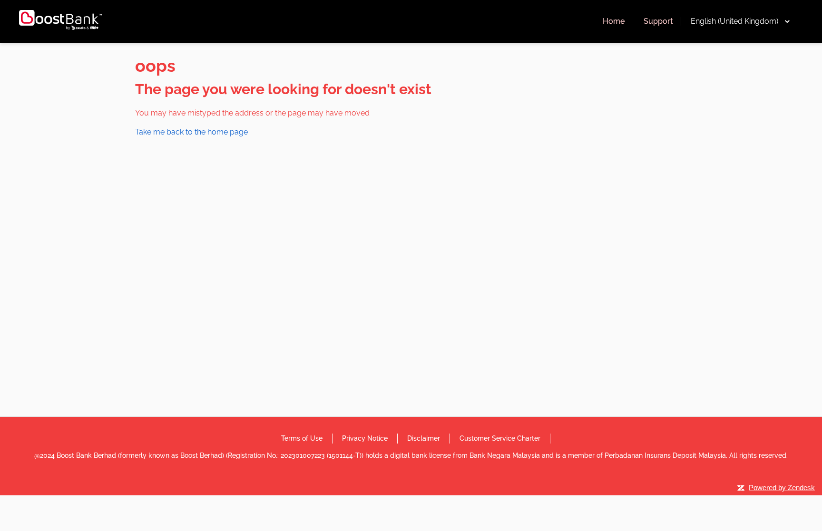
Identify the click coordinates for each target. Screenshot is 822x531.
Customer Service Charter (500, 438)
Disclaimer (423, 438)
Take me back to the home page (191, 131)
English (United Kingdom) (734, 21)
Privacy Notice (365, 438)
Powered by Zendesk (782, 487)
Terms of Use (302, 438)
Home (614, 21)
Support (658, 21)
